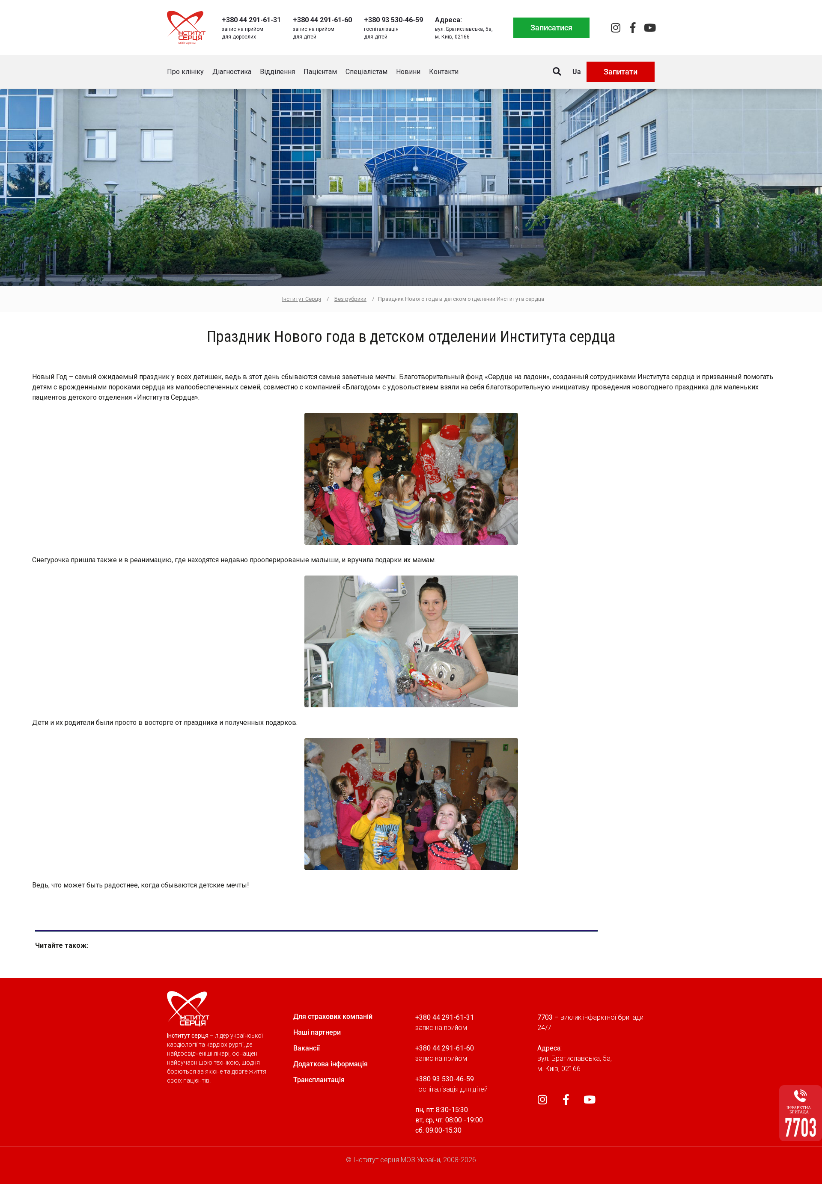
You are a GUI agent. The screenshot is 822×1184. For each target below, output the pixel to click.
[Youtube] (649, 27)
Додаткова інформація (330, 1064)
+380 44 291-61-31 (251, 20)
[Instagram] (615, 27)
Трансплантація (319, 1080)
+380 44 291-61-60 (322, 20)
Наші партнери (317, 1032)
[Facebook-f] (632, 27)
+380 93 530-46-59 (393, 20)
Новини (408, 72)
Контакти (444, 72)
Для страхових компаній (332, 1016)
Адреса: (448, 20)
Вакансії (306, 1048)
